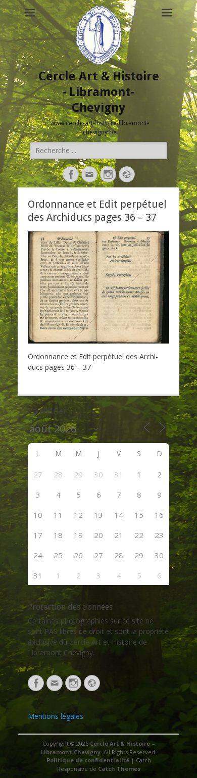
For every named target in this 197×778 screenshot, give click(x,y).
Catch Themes (119, 768)
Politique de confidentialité (87, 760)
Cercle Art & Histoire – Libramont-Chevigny (98, 748)
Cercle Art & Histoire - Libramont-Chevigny (98, 92)
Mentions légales (55, 716)
